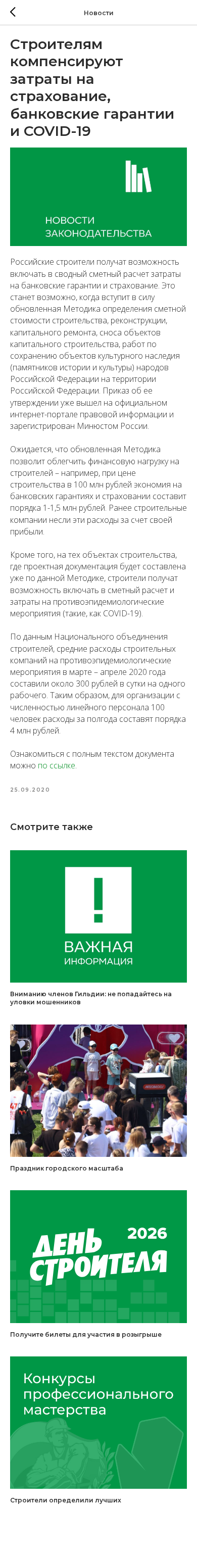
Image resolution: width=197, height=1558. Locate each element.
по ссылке (56, 765)
